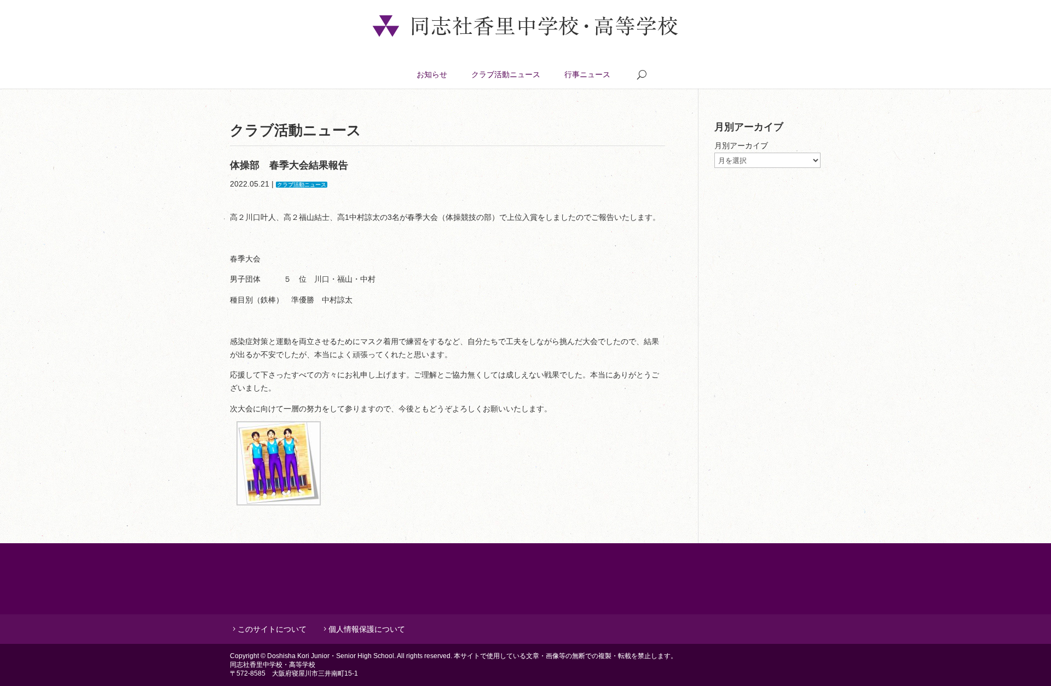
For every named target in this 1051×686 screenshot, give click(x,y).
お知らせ (432, 74)
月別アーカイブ (741, 145)
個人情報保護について (366, 629)
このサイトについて (272, 629)
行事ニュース (587, 74)
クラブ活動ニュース (505, 74)
